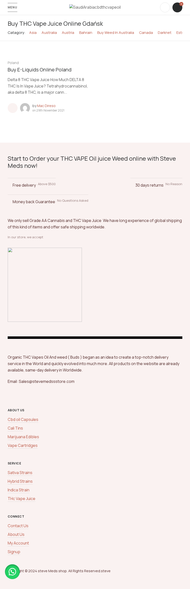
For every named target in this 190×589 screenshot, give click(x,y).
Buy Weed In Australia (115, 32)
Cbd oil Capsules (23, 419)
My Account (18, 543)
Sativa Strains (20, 472)
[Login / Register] (165, 7)
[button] (12, 571)
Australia (49, 32)
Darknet (164, 32)
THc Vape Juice (21, 498)
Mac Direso (46, 105)
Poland (13, 62)
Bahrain (85, 32)
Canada (146, 32)
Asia (33, 32)
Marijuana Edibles (23, 436)
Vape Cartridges (23, 445)
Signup (14, 551)
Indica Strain (18, 490)
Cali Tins (15, 428)
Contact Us (18, 525)
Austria (68, 32)
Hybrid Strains (20, 481)
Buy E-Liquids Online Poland (39, 69)
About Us (16, 534)
